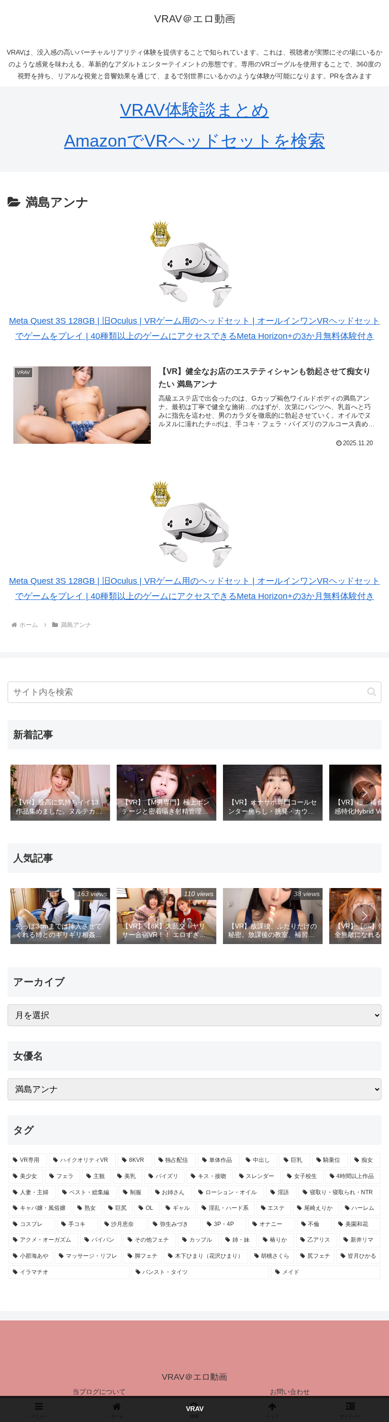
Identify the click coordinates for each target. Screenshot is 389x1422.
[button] (371, 691)
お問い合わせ (290, 1391)
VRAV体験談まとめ (194, 110)
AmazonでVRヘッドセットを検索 (194, 140)
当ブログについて (99, 1391)
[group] (60, 793)
